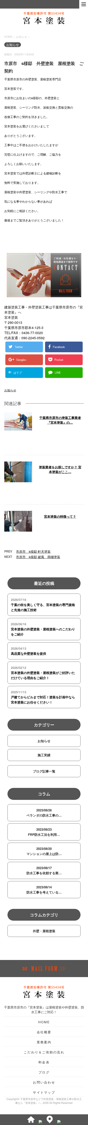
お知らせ (10, 390)
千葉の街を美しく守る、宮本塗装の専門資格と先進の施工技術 (43, 607)
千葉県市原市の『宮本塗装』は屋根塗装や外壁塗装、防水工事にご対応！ (44, 1009)
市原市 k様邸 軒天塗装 (33, 551)
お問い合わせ (44, 1082)
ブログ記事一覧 (44, 771)
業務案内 (44, 1042)
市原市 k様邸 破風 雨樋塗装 (38, 556)
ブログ (44, 1072)
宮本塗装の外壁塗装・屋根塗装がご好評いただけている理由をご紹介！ (43, 675)
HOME (44, 1022)
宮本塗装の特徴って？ (60, 516)
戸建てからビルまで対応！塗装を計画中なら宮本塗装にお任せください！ (43, 700)
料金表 (44, 1062)
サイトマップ (44, 1092)
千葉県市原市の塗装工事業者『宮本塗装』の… (60, 420)
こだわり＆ (44, 1052)
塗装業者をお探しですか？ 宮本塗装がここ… (60, 469)
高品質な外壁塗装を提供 (28, 653)
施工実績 (44, 755)
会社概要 (44, 1032)
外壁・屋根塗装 (44, 931)
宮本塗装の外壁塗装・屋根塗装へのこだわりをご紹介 (43, 632)
